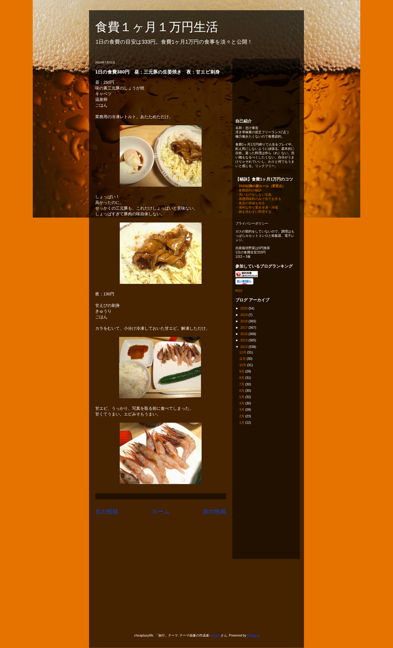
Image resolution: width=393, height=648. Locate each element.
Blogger (252, 635)
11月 (243, 358)
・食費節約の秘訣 (248, 190)
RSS (238, 290)
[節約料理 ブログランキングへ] (246, 276)
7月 (242, 384)
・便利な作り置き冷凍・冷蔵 (256, 207)
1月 (242, 422)
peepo (215, 635)
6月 (242, 390)
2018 (244, 321)
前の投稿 (214, 511)
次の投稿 (106, 511)
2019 (244, 315)
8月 (242, 377)
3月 (242, 409)
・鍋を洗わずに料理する (253, 211)
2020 (244, 308)
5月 (242, 397)
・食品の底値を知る (250, 203)
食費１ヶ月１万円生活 (162, 27)
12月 (243, 352)
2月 (242, 416)
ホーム (160, 511)
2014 (244, 347)
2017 (244, 327)
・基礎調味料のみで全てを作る (258, 199)
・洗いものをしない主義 (253, 194)
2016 (244, 334)
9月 (242, 371)
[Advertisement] (266, 87)
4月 (242, 403)
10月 (243, 365)
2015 (244, 340)
